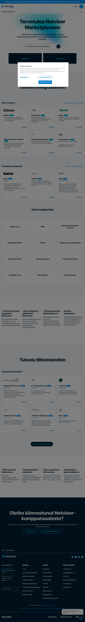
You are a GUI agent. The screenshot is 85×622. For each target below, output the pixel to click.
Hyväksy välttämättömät (45, 77)
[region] (43, 74)
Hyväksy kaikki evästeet (45, 82)
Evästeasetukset (24, 77)
